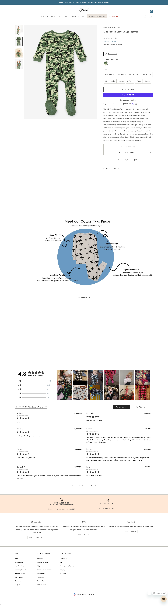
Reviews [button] (21, 407)
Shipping (106, 44)
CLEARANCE (113, 16)
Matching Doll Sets (20, 570)
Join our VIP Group (43, 562)
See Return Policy (37, 537)
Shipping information (128, 152)
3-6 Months (121, 74)
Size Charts (130, 531)
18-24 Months (110, 81)
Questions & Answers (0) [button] (37, 407)
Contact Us (63, 558)
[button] (110, 38)
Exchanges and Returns (67, 566)
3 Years (129, 81)
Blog (38, 566)
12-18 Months (146, 74)
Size (105, 70)
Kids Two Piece (19, 566)
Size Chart (63, 573)
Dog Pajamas (19, 577)
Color (110, 59)
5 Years (147, 81)
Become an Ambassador (44, 570)
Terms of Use (41, 581)
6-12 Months (133, 74)
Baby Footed (19, 562)
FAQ (61, 562)
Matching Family (20, 573)
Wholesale (40, 577)
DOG (83, 16)
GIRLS (60, 16)
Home (105, 27)
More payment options (128, 100)
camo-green (106, 63)
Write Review (121, 407)
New (16, 558)
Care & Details (128, 147)
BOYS (67, 16)
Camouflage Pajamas (114, 27)
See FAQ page (84, 534)
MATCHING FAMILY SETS (97, 16)
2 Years (121, 81)
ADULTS (75, 16)
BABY (53, 16)
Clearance (18, 581)
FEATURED (44, 16)
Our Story (40, 558)
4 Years (138, 81)
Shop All (17, 584)
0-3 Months (109, 74)
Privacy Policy (41, 584)
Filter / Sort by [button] (140, 407)
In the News (41, 573)
